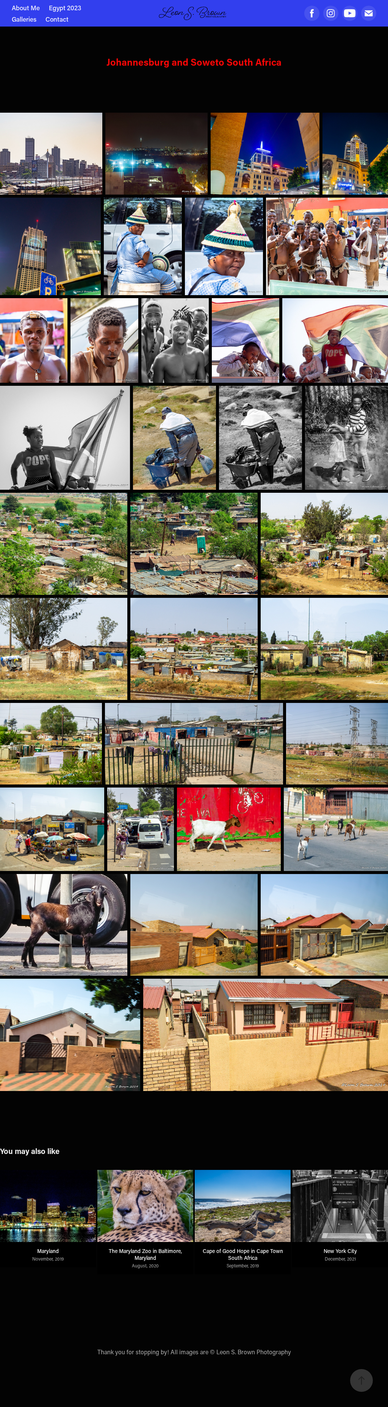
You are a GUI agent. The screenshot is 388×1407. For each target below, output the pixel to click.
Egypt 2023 (65, 7)
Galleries (24, 19)
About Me (26, 7)
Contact (57, 19)
